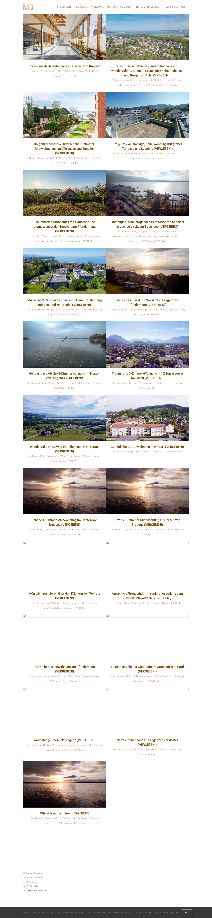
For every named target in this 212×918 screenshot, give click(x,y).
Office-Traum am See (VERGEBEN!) (64, 813)
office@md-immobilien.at (34, 890)
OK (186, 912)
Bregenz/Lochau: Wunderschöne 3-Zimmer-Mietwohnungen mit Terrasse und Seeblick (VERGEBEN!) (64, 148)
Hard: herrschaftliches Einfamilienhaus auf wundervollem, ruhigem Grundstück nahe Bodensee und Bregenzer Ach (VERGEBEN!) (147, 70)
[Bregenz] (64, 37)
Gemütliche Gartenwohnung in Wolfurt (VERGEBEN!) (147, 447)
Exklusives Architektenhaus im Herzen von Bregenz (65, 66)
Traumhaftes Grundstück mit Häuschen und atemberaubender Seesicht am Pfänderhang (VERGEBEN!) (65, 226)
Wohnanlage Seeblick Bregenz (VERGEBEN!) (64, 740)
